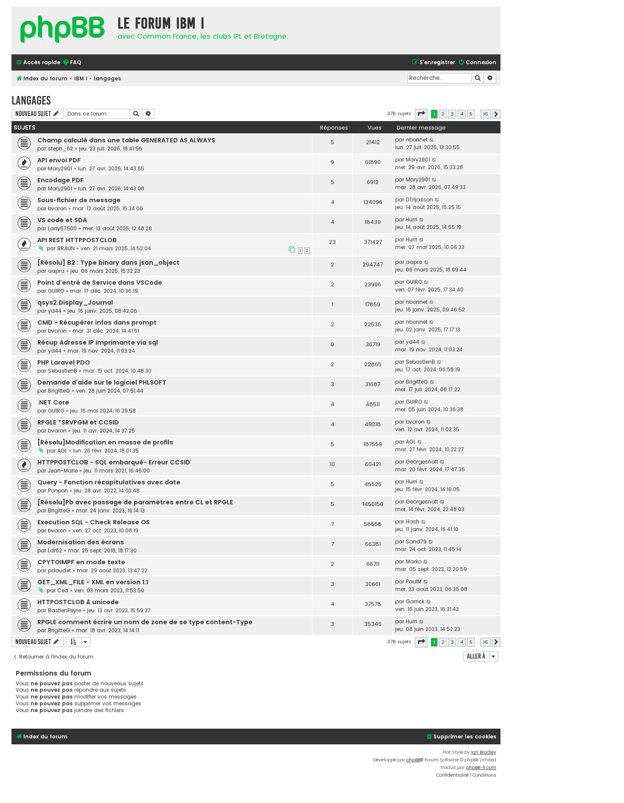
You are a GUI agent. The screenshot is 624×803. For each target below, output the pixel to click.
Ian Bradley (483, 752)
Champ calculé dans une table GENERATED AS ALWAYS (126, 140)
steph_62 (60, 148)
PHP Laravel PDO (63, 362)
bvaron (57, 208)
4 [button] (461, 113)
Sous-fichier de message (79, 200)
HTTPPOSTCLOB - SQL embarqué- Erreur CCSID (113, 462)
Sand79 (416, 541)
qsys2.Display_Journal (75, 302)
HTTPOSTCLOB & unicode (78, 602)
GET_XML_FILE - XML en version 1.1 (92, 582)
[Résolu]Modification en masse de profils (105, 442)
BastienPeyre (64, 610)
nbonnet (416, 139)
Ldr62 (55, 550)
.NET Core (53, 402)
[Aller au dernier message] (432, 140)
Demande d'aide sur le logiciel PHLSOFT (101, 382)
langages (31, 100)
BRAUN (66, 248)
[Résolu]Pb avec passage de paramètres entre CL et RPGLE (135, 502)
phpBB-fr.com (481, 767)
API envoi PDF (59, 160)
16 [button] (485, 113)
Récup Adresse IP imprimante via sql (97, 342)
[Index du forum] (62, 30)
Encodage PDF (60, 180)
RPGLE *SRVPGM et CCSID (78, 422)
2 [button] (442, 113)
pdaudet (59, 570)
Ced (62, 590)
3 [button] (452, 113)
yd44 (55, 310)
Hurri (411, 219)
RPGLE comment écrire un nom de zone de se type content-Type (145, 622)
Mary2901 (60, 168)
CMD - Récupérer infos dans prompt (97, 322)
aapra (56, 270)
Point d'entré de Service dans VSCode (99, 282)
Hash (412, 521)
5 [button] (470, 113)
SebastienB (62, 370)
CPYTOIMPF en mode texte (81, 562)
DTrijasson (419, 199)
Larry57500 (62, 228)
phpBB (413, 760)
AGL (62, 450)
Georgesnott (422, 461)
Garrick (415, 601)
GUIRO (56, 290)
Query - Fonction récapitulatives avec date (108, 482)
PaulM (414, 581)
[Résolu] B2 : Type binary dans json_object (108, 262)
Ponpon (58, 490)
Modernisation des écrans (80, 542)
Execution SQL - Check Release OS (93, 522)
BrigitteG (59, 390)
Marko (414, 561)
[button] (421, 114)
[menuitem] (71, 62)
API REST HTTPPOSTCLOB (77, 240)
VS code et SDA (62, 220)
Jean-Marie (63, 470)
